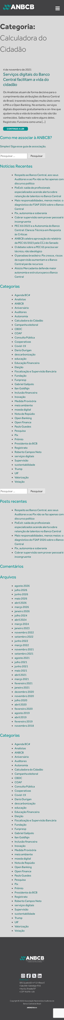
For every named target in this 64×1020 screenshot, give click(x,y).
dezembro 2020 (24, 692)
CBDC (18, 329)
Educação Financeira (27, 363)
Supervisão (21, 460)
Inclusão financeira (26, 392)
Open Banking (23, 418)
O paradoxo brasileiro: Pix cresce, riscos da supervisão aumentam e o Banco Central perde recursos (39, 260)
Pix (16, 435)
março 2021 (22, 679)
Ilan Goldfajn (22, 388)
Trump (18, 469)
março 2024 (22, 624)
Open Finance (23, 422)
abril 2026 (21, 602)
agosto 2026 (22, 586)
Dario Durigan (23, 350)
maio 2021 (21, 670)
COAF (18, 333)
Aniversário (22, 308)
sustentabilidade (25, 464)
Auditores (21, 312)
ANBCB (19, 303)
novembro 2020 (24, 696)
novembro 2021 (24, 649)
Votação (20, 481)
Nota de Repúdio (25, 414)
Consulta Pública (25, 337)
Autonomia (21, 316)
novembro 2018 (24, 725)
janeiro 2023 (22, 628)
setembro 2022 (24, 636)
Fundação (20, 375)
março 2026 (22, 607)
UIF (17, 473)
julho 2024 (21, 615)
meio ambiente (24, 405)
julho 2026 (21, 590)
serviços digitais (24, 456)
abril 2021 (21, 675)
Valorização (22, 477)
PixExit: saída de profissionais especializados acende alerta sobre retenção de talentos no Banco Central (38, 192)
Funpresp (20, 380)
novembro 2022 (24, 632)
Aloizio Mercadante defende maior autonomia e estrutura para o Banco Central (36, 272)
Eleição (19, 367)
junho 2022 (21, 641)
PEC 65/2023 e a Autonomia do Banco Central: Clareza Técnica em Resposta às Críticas (38, 230)
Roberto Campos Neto (28, 452)
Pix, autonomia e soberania (31, 213)
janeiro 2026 (22, 611)
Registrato (21, 447)
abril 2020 (21, 704)
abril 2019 (21, 717)
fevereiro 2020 (24, 708)
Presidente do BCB (26, 443)
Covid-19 (20, 346)
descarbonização (25, 354)
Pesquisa (20, 430)
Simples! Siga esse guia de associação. (23, 146)
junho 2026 (21, 594)
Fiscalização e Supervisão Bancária (35, 371)
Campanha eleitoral (26, 324)
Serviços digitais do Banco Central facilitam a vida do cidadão (26, 79)
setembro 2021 (24, 653)
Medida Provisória (25, 401)
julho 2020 (21, 700)
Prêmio (19, 439)
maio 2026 (21, 598)
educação (20, 358)
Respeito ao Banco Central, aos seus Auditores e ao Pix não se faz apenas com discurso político (39, 179)
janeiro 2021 (22, 687)
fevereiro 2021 (24, 683)
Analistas (20, 299)
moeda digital (23, 409)
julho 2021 (21, 662)
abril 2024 (21, 619)
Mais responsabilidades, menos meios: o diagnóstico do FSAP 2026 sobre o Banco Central (39, 205)
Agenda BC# (22, 295)
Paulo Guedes (23, 426)
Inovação (20, 397)
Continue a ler (15, 128)
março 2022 (22, 645)
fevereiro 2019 (24, 721)
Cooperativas (23, 341)
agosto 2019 (22, 713)
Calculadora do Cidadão (29, 320)
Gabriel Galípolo (24, 384)
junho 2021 (21, 666)
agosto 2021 (22, 658)
